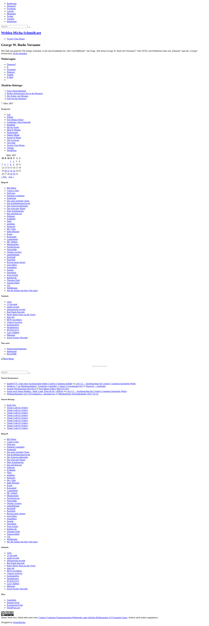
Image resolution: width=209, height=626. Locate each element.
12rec (9, 302)
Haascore (11, 226)
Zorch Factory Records (17, 337)
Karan (9, 234)
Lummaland (12, 239)
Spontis (10, 270)
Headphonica (13, 327)
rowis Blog (12, 265)
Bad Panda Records (16, 312)
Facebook (11, 8)
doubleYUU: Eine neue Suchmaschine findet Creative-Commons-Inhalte (39, 383)
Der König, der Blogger (17, 96)
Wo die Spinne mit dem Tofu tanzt (22, 290)
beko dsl (10, 317)
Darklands (11, 198)
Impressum (12, 21)
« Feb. (4, 177)
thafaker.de (12, 277)
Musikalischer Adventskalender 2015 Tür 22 (78, 394)
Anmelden (11, 600)
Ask (9, 114)
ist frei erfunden (20, 53)
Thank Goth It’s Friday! (17, 407)
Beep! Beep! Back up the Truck (21, 314)
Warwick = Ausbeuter (96, 386)
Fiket (9, 221)
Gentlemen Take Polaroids (19, 122)
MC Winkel (12, 242)
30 (14, 174)
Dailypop (11, 193)
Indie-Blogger (13, 231)
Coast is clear (13, 190)
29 (11, 174)
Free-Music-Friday (15, 119)
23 (14, 171)
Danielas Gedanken (15, 195)
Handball (11, 125)
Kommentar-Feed (15, 605)
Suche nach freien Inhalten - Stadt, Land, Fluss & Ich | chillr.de (35, 391)
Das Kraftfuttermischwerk (18, 203)
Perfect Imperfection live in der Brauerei (25, 93)
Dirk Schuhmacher (15, 211)
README (12, 354)
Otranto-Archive (14, 252)
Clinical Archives (14, 322)
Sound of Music (14, 137)
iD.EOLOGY (13, 330)
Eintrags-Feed (13, 602)
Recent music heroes (16, 262)
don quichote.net (14, 213)
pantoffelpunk (13, 254)
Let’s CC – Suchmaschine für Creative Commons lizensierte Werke (105, 383)
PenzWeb (11, 260)
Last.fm (10, 11)
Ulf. (8, 285)
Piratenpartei (12, 132)
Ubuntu (10, 148)
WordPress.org (13, 607)
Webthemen (12, 288)
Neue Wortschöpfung (16, 91)
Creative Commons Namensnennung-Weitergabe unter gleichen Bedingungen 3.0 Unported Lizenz (82, 617)
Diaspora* (11, 6)
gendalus (11, 224)
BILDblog (11, 188)
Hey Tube (11, 229)
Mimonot (11, 335)
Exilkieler (11, 219)
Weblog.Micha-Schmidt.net (21, 33)
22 (11, 171)
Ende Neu (11, 405)
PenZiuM (11, 257)
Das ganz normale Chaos (18, 201)
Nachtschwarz (13, 247)
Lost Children (13, 332)
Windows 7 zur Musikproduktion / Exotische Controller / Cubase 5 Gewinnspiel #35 (45, 386)
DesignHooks (19, 622)
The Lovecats (13, 140)
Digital (10, 117)
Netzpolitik (12, 249)
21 (8, 171)
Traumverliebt (13, 283)
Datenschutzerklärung (16, 349)
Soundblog (12, 267)
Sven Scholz (12, 275)
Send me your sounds (99, 366)
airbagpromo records (16, 309)
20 (5, 171)
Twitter (10, 16)
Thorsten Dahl (13, 280)
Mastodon (11, 14)
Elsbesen (11, 216)
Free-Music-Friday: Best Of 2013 (54, 389)
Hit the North (13, 127)
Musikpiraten (13, 244)
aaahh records (13, 307)
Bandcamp (11, 3)
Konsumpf (11, 236)
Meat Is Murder (14, 130)
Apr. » (11, 177)
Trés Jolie (11, 143)
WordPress (11, 150)
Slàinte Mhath (13, 135)
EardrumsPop (13, 325)
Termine (10, 19)
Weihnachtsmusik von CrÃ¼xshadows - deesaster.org (31, 394)
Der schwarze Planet (16, 208)
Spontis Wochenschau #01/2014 (21, 389)
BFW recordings (14, 319)
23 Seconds (12, 304)
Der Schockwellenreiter (17, 206)
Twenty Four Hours (16, 39)
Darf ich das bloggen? (17, 98)
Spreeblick (11, 272)
